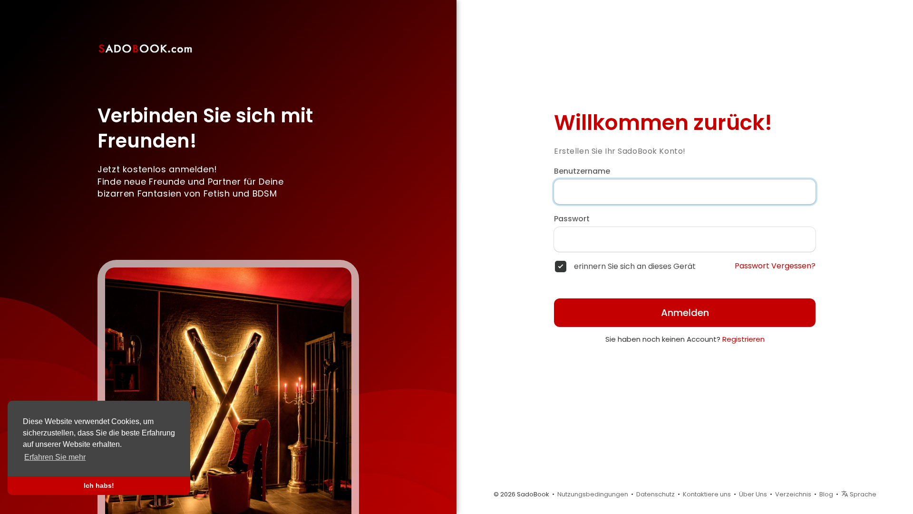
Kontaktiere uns (707, 494)
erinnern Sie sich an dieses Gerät (635, 266)
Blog (826, 494)
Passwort (572, 219)
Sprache (862, 494)
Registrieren (743, 339)
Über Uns (753, 494)
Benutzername (582, 171)
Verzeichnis (793, 494)
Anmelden (685, 312)
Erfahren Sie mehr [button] (55, 457)
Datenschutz (655, 494)
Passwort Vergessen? (775, 266)
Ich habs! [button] (99, 485)
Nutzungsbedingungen (592, 494)
